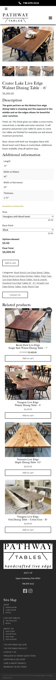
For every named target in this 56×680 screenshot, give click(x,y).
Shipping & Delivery (14, 659)
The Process (11, 621)
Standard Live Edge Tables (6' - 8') (18, 283)
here (36, 148)
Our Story (10, 631)
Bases (8, 623)
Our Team (10, 637)
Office (8, 612)
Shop (6, 604)
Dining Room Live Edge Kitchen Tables (21, 276)
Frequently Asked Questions (20, 655)
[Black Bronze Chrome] (28, 230)
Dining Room (11, 607)
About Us (9, 628)
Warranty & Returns (15, 666)
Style (24, 286)
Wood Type (33, 286)
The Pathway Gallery (15, 644)
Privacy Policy (40, 675)
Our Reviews (11, 639)
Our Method (11, 634)
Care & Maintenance (15, 663)
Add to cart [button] (28, 358)
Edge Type (46, 276)
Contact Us (15, 294)
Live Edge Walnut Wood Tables (17, 279)
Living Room (11, 610)
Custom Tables (12, 618)
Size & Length (40, 279)
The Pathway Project (15, 648)
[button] (50, 48)
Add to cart (10, 262)
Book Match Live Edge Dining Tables (31, 272)
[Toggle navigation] (6, 8)
